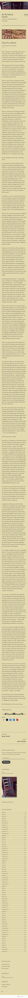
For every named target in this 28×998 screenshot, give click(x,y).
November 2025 (5, 829)
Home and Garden (5, 964)
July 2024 (4, 863)
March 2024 (4, 871)
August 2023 (4, 886)
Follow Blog (6, 762)
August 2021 (4, 936)
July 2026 (4, 812)
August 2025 (4, 835)
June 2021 (4, 940)
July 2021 (4, 938)
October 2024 (4, 856)
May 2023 (4, 892)
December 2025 (5, 827)
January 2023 (4, 900)
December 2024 (5, 852)
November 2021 (5, 930)
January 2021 (4, 951)
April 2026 (4, 818)
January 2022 (4, 926)
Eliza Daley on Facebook (7, 802)
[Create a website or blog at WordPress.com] (2, 991)
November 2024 (5, 854)
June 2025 (4, 839)
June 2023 (4, 890)
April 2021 (4, 945)
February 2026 (5, 823)
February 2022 (5, 924)
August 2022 (4, 911)
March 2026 (4, 821)
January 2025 (4, 850)
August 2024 (4, 861)
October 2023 (4, 882)
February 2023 (5, 898)
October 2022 (4, 907)
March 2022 (4, 922)
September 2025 (5, 833)
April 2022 (4, 919)
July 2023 (4, 888)
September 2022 (5, 909)
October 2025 (4, 831)
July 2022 (4, 913)
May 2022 (4, 917)
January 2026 (4, 825)
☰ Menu (26, 14)
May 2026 (4, 816)
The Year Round (5, 968)
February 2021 (5, 949)
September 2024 (5, 858)
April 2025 (4, 844)
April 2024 (4, 869)
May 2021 (4, 943)
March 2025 (4, 846)
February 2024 (5, 873)
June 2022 (4, 915)
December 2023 (5, 877)
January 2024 (4, 875)
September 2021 (5, 934)
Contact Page (4, 986)
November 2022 (5, 905)
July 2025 (4, 837)
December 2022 (5, 903)
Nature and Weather (6, 966)
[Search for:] (7, 772)
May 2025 (4, 842)
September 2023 (5, 884)
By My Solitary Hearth (7, 15)
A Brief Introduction (6, 984)
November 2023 (5, 879)
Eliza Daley (14, 45)
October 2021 (4, 932)
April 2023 (4, 894)
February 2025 (5, 848)
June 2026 (4, 814)
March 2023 (4, 896)
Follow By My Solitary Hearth (8, 750)
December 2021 (5, 928)
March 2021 (4, 947)
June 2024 (4, 865)
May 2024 (4, 867)
